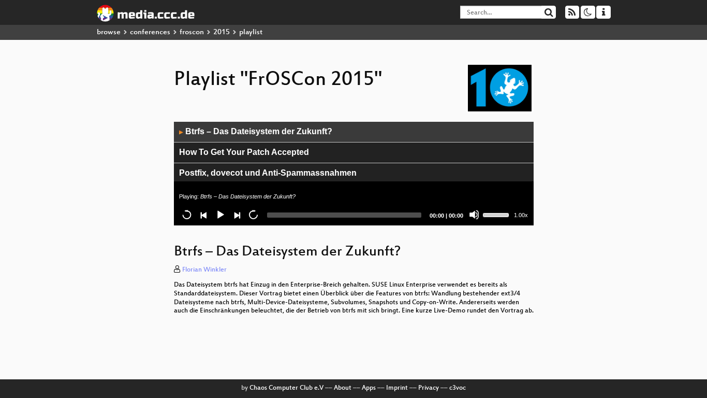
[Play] (220, 214)
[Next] (236, 214)
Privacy (428, 388)
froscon (192, 32)
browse (109, 32)
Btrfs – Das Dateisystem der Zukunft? (255, 131)
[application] (354, 173)
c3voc (457, 388)
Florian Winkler (204, 270)
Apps (369, 388)
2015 (221, 32)
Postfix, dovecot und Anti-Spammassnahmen (268, 172)
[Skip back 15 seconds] (187, 214)
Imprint (397, 388)
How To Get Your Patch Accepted (244, 152)
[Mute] (474, 214)
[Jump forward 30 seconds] (253, 214)
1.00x (521, 215)
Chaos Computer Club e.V (286, 388)
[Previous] (203, 214)
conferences (150, 32)
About (342, 388)
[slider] (497, 214)
